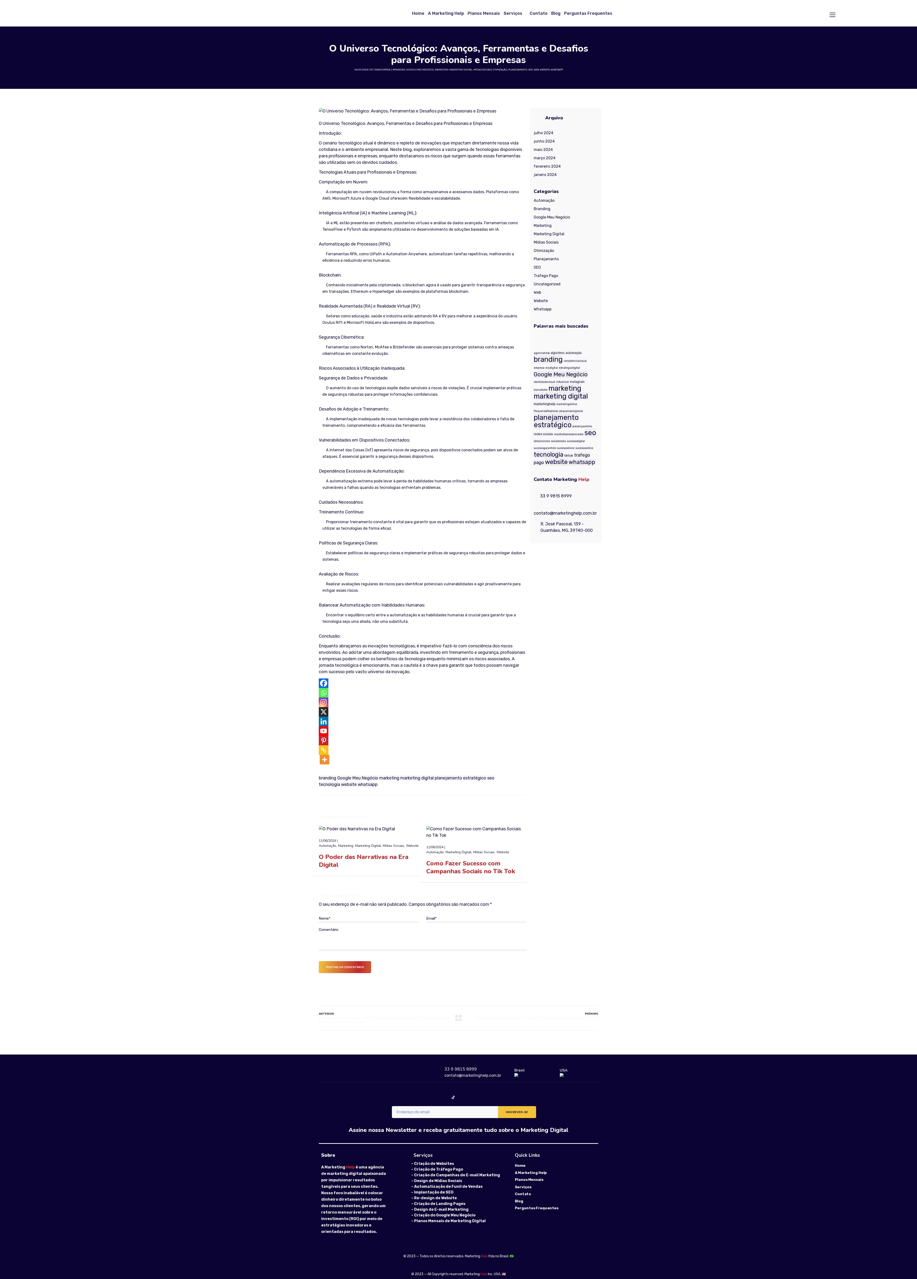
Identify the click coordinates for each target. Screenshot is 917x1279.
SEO (530, 69)
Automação (327, 845)
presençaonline (582, 426)
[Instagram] (323, 702)
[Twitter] (484, 1097)
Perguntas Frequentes (588, 13)
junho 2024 (544, 141)
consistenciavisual (575, 360)
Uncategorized (547, 284)
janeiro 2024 (545, 174)
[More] (324, 759)
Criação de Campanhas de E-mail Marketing (457, 1175)
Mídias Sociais (483, 69)
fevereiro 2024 (547, 166)
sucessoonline (584, 448)
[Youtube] (323, 731)
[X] (323, 712)
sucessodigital (576, 441)
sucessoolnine (566, 448)
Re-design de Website (435, 1198)
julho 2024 (543, 133)
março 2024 (544, 158)
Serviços (513, 13)
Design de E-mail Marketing (441, 1209)
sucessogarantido (545, 448)
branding (327, 778)
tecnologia (329, 784)
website (349, 784)
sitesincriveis (542, 441)
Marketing (441, 69)
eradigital (551, 367)
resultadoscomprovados (568, 434)
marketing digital (417, 778)
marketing (389, 778)
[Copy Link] (323, 750)
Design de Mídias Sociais (438, 1180)
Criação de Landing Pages (439, 1203)
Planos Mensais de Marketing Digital (450, 1221)
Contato (539, 13)
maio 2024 (543, 149)
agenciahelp (542, 353)
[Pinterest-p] (515, 1097)
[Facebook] (323, 683)
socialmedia (558, 441)
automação (573, 353)
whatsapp (368, 784)
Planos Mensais (484, 13)
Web (536, 69)
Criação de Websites (434, 1163)
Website (545, 69)
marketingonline (566, 404)
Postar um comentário (345, 967)
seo (490, 778)
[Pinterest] (323, 740)
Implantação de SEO (433, 1192)
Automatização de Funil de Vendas (448, 1186)
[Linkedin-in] (468, 1097)
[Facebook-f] (406, 1097)
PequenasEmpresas (546, 411)
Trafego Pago (546, 275)
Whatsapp (557, 69)
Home (418, 13)
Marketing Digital (461, 69)
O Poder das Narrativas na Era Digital (363, 861)
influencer (562, 382)
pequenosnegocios (571, 411)
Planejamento (517, 69)
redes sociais (543, 434)
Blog (555, 13)
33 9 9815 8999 (460, 1069)
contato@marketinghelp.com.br (472, 1075)
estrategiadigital (569, 367)
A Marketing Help (446, 13)
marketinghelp (544, 404)
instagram (577, 382)
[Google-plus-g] (500, 1097)
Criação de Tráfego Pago (438, 1169)
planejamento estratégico (460, 778)
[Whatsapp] (323, 693)
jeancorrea (382, 69)
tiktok (568, 455)
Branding (399, 69)
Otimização (500, 69)
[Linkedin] (323, 721)
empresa (539, 367)
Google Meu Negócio (420, 69)
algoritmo (558, 353)
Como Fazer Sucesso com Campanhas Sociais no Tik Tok (470, 867)
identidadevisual (544, 382)
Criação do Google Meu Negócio (444, 1215)
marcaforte (541, 389)
